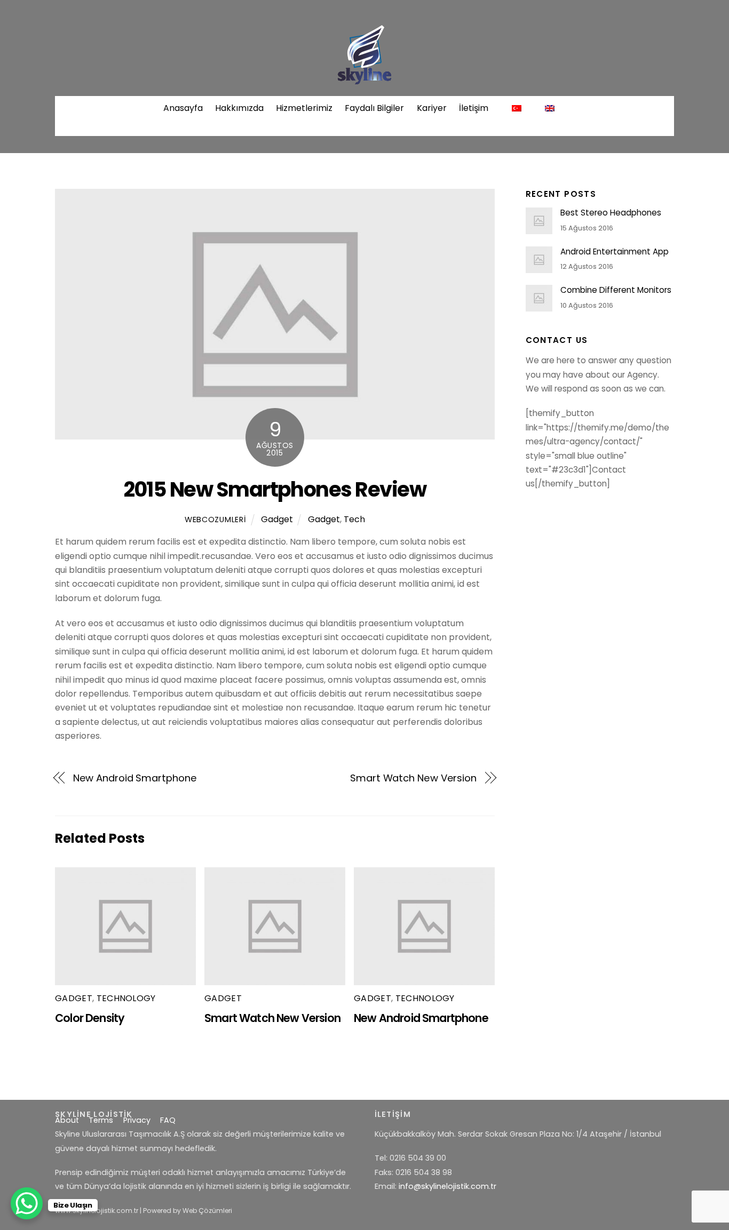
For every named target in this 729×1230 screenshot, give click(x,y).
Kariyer (432, 108)
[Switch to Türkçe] (516, 108)
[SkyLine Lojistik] (364, 79)
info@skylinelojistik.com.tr (447, 1186)
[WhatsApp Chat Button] (27, 1203)
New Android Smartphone (135, 778)
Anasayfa (183, 108)
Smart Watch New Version (413, 778)
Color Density (89, 1018)
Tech (354, 519)
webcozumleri (216, 519)
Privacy (136, 1120)
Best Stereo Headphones (610, 212)
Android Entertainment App (614, 251)
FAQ (168, 1120)
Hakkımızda (239, 108)
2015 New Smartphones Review (275, 489)
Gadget (277, 519)
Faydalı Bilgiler (374, 108)
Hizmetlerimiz (304, 108)
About (67, 1120)
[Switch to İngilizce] (550, 108)
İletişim (473, 108)
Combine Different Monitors (615, 290)
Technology (126, 998)
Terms (101, 1120)
